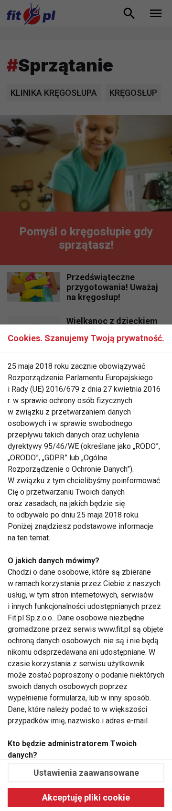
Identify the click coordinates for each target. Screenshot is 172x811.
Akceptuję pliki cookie (86, 797)
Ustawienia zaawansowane (86, 773)
